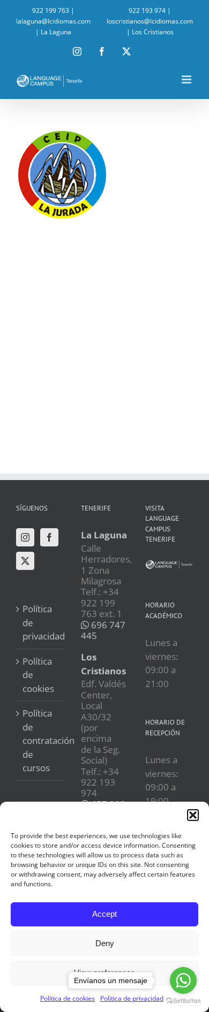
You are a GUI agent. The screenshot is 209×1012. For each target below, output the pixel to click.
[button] (193, 815)
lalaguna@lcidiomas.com (53, 21)
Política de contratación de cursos (40, 740)
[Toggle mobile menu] (187, 79)
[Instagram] (25, 537)
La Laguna (56, 31)
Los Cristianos (153, 31)
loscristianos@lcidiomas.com (150, 21)
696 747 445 (103, 630)
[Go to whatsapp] (183, 980)
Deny (104, 943)
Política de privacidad (40, 622)
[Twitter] (25, 561)
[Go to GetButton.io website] (183, 1001)
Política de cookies (38, 675)
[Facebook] (49, 537)
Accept (104, 913)
